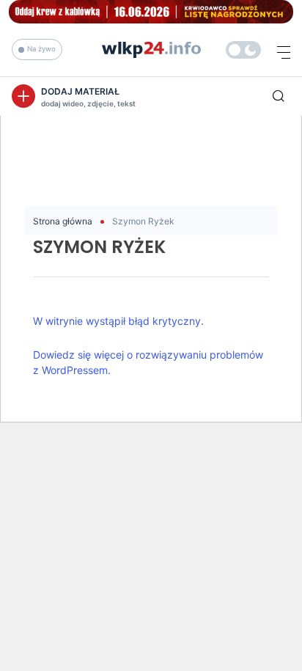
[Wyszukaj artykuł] (278, 96)
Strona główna (62, 221)
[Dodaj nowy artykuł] (23, 96)
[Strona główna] (151, 48)
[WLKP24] (243, 50)
